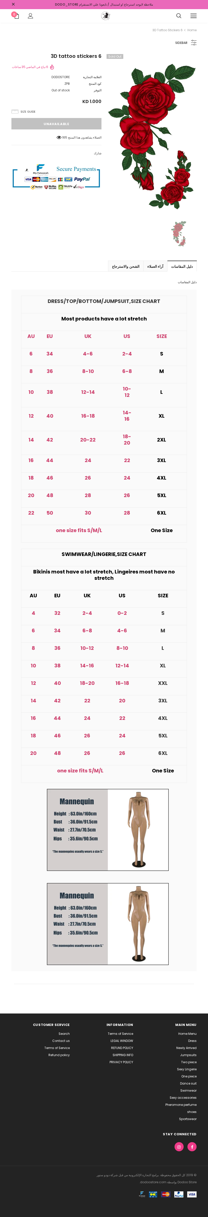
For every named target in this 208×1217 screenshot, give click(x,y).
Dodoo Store (187, 1182)
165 (64, 137)
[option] (152, 133)
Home (192, 30)
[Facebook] (192, 1146)
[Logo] (105, 15)
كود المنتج (95, 83)
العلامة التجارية (92, 77)
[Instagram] (179, 1146)
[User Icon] (30, 16)
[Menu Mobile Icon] (193, 16)
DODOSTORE (60, 77)
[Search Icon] (178, 16)
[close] (13, 4)
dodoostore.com (153, 1182)
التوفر (97, 90)
